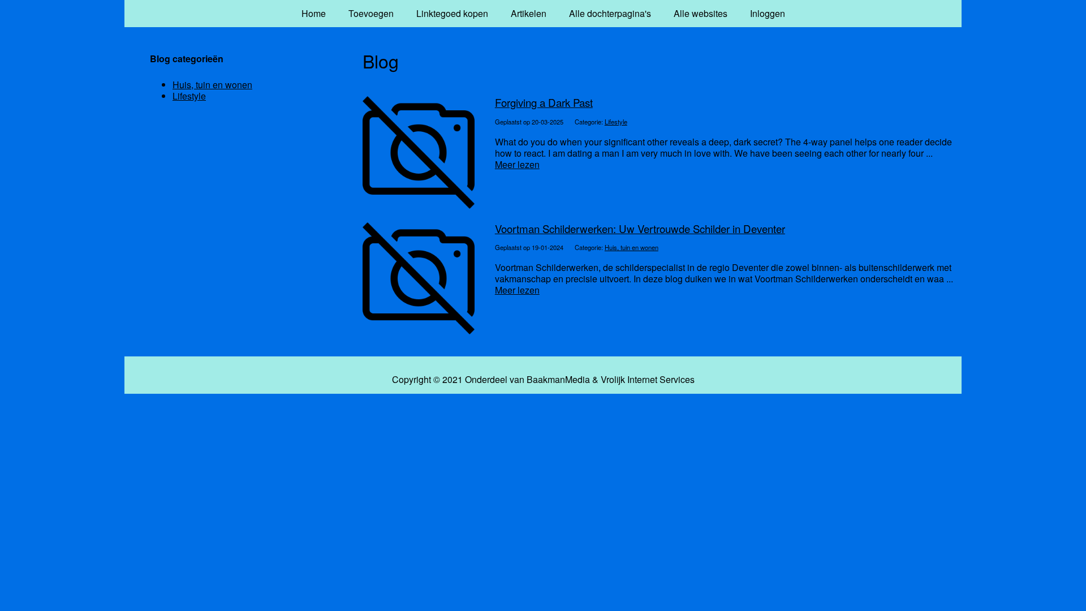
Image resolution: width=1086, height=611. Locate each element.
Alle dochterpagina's (610, 13)
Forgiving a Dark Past (544, 102)
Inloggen (767, 13)
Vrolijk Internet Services (648, 379)
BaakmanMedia (558, 379)
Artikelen (528, 13)
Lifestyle (616, 121)
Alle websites (700, 13)
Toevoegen (371, 13)
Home (313, 13)
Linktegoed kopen (452, 13)
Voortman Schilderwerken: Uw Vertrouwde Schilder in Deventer (640, 228)
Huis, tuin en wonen (631, 247)
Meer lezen (517, 164)
